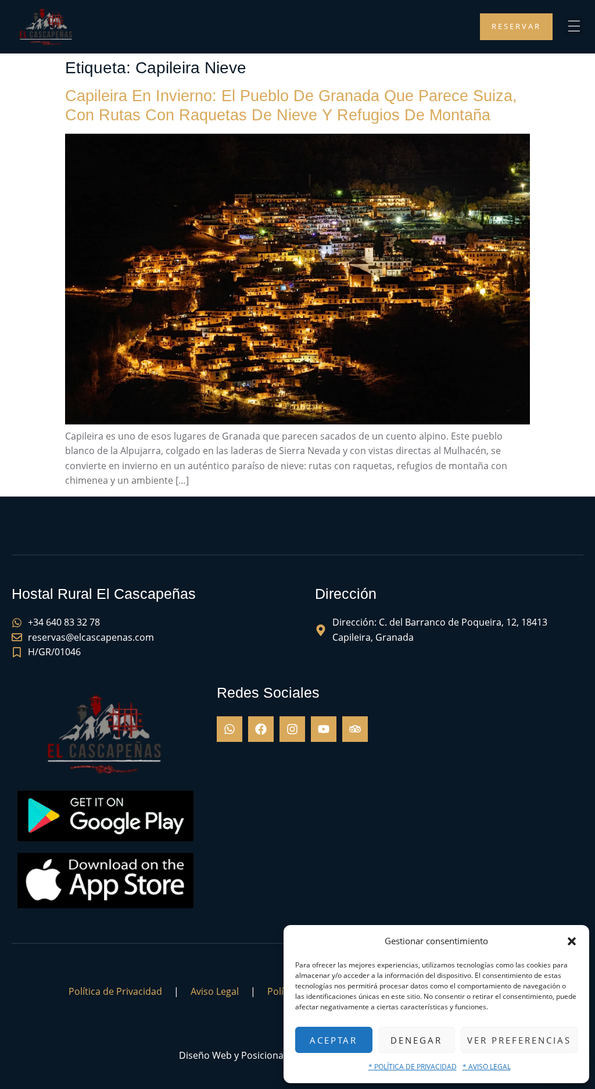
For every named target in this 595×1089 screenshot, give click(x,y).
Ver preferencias (519, 1040)
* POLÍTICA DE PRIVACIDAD (412, 1067)
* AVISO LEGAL (487, 1067)
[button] (572, 941)
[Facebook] (261, 729)
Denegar (416, 1040)
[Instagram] (292, 729)
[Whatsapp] (229, 729)
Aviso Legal (215, 991)
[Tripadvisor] (355, 729)
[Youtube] (323, 729)
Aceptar (333, 1040)
